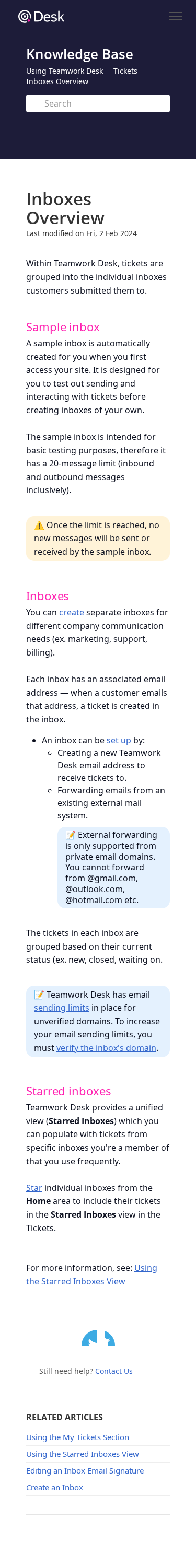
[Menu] (175, 16)
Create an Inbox (54, 1487)
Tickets (125, 71)
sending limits (61, 1007)
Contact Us (114, 1371)
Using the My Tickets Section (77, 1437)
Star (34, 1188)
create (71, 612)
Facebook (112, 1338)
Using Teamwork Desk (64, 71)
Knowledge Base (79, 53)
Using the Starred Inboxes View (82, 1453)
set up (119, 740)
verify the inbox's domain (106, 1048)
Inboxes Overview (57, 81)
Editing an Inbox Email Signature (85, 1470)
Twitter (89, 1338)
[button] (17, 326)
